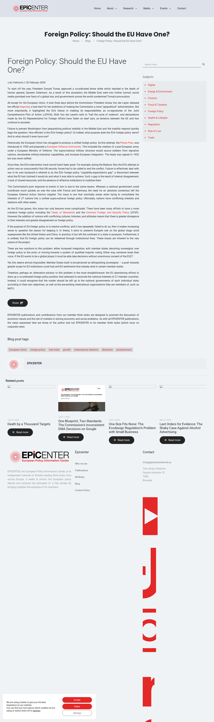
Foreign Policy (156, 111)
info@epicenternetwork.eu (157, 462)
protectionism (124, 349)
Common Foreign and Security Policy (107, 212)
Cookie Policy (82, 490)
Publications (81, 470)
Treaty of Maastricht (63, 212)
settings (36, 710)
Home (76, 40)
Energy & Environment (160, 91)
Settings (77, 713)
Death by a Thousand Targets (29, 424)
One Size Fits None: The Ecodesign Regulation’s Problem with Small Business (132, 428)
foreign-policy (37, 349)
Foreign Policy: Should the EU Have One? (119, 40)
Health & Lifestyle (157, 117)
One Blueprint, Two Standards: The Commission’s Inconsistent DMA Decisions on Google (81, 425)
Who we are (81, 463)
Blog (87, 40)
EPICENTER (34, 363)
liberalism (107, 349)
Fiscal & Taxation (157, 104)
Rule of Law (154, 131)
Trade (151, 137)
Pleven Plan (126, 142)
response (25, 106)
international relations (86, 349)
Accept (77, 700)
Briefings (79, 477)
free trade (54, 349)
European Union (18, 349)
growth (67, 349)
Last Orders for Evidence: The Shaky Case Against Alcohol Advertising (181, 428)
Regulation (154, 124)
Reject (77, 706)
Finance (152, 98)
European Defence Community (64, 146)
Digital (151, 84)
